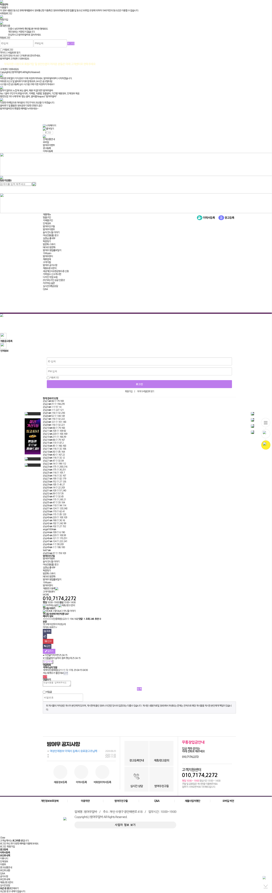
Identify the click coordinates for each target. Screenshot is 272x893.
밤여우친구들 (49, 226)
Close (2, 837)
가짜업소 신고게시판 (52, 274)
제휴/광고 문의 (68, 605)
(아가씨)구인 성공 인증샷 (54, 280)
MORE (46, 594)
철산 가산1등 (6, 180)
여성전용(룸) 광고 (50, 235)
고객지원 (47, 262)
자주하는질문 (49, 283)
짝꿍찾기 (47, 241)
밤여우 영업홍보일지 (52, 250)
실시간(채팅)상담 (50, 286)
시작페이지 (51, 125)
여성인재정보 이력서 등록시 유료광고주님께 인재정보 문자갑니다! (83, 751)
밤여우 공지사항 (50, 265)
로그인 (3, 846)
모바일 (46, 142)
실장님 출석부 (49, 238)
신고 (49, 641)
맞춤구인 (47, 217)
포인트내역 (5, 879)
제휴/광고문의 (6, 882)
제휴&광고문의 (49, 268)
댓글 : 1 (81, 619)
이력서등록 (48, 151)
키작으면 (55, 655)
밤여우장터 (48, 256)
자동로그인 (54, 378)
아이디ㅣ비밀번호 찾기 (10, 53)
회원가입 (128, 391)
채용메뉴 (47, 214)
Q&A (45, 289)
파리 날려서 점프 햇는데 (61, 658)
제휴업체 (47, 259)
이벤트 (3, 864)
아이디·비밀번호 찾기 (145, 391)
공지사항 (4, 876)
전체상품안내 (49, 139)
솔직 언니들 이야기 (51, 232)
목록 (48, 631)
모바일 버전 (228, 801)
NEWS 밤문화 (49, 247)
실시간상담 (5, 885)
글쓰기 (50, 651)
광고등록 (47, 148)
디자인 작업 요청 (50, 277)
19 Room (47, 253)
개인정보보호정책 (49, 801)
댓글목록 (48, 661)
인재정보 (47, 223)
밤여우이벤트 (49, 145)
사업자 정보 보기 (125, 825)
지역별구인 (48, 220)
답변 (48, 646)
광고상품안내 (6, 867)
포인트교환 (5, 870)
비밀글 (49, 692)
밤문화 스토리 (49, 244)
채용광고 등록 (49, 588)
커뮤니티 (4, 858)
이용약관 (85, 801)
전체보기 (15, 888)
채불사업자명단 (192, 801)
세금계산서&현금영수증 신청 (56, 271)
